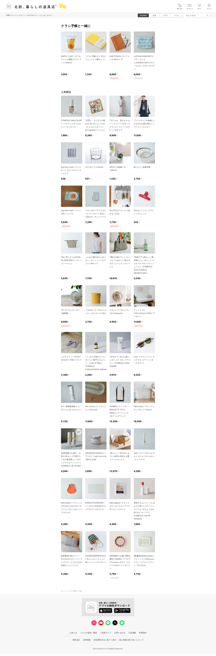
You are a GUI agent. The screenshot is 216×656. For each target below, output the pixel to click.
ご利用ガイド (105, 633)
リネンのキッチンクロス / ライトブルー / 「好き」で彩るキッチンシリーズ (95, 213)
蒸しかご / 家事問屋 (142, 167)
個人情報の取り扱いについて (131, 640)
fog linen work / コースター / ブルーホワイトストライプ (71, 170)
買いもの (180, 8)
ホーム (63, 591)
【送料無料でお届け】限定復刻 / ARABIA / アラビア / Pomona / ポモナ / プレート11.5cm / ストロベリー (120, 562)
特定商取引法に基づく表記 (105, 640)
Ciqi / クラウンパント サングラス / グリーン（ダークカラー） (144, 360)
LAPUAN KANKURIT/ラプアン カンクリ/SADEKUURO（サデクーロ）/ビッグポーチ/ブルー (144, 62)
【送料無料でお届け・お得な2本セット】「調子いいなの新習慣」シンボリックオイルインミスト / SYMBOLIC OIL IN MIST (71, 459)
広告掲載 (132, 633)
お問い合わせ (120, 633)
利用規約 (142, 633)
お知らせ (73, 633)
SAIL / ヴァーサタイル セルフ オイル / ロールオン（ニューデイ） (144, 456)
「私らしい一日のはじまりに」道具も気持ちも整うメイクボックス (119, 456)
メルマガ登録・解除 (88, 633)
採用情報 (87, 640)
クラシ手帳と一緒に (75, 591)
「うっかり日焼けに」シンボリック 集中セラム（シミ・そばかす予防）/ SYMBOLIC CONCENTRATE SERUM (95, 363)
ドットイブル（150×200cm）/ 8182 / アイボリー (144, 313)
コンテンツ (189, 8)
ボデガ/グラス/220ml (94, 167)
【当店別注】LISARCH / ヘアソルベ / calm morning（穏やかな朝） (95, 456)
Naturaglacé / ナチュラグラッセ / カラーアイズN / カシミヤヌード (120, 506)
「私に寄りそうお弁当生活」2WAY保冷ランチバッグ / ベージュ (71, 260)
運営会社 (76, 640)
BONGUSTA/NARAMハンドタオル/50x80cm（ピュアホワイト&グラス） (95, 506)
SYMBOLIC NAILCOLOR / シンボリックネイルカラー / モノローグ (71, 123)
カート (199, 8)
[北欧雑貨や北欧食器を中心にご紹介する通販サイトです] (35, 6)
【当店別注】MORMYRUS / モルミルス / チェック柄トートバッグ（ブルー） (95, 559)
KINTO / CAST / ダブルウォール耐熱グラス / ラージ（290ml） (71, 59)
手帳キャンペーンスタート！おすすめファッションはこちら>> (29, 15)
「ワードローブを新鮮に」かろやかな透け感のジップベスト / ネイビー (144, 123)
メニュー (209, 8)
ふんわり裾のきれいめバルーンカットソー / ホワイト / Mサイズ (95, 260)
